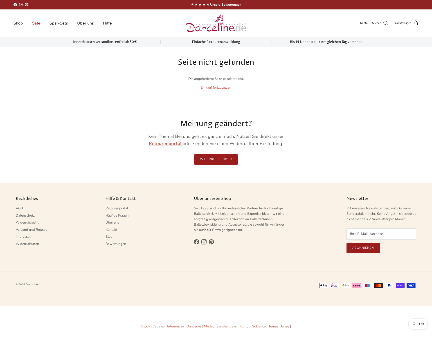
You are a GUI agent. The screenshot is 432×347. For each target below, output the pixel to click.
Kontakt (111, 229)
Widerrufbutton (27, 244)
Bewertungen (116, 244)
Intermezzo (175, 326)
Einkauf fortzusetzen (216, 87)
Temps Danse (278, 326)
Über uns (85, 23)
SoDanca (259, 326)
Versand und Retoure (31, 229)
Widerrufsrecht (27, 222)
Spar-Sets (59, 23)
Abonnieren (363, 248)
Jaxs (233, 326)
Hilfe (107, 23)
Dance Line (32, 284)
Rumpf (244, 326)
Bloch (145, 326)
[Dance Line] (216, 23)
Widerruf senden (216, 159)
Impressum (24, 236)
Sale (36, 23)
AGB (19, 208)
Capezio (158, 326)
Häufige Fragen (117, 215)
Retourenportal (117, 208)
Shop (18, 23)
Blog (109, 236)
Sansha (222, 326)
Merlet (209, 326)
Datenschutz (25, 215)
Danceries (194, 326)
